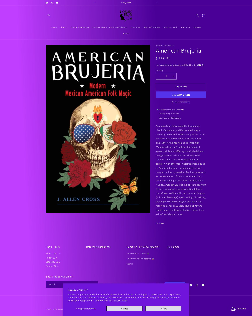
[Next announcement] (157, 3)
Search (130, 263)
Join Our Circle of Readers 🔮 (140, 258)
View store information (170, 118)
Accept (124, 308)
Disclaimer (173, 246)
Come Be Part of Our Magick (143, 246)
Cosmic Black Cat (58, 309)
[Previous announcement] (95, 3)
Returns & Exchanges (98, 246)
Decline (163, 308)
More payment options (181, 102)
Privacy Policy (120, 300)
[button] (49, 15)
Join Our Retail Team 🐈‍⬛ (138, 253)
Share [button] (161, 223)
